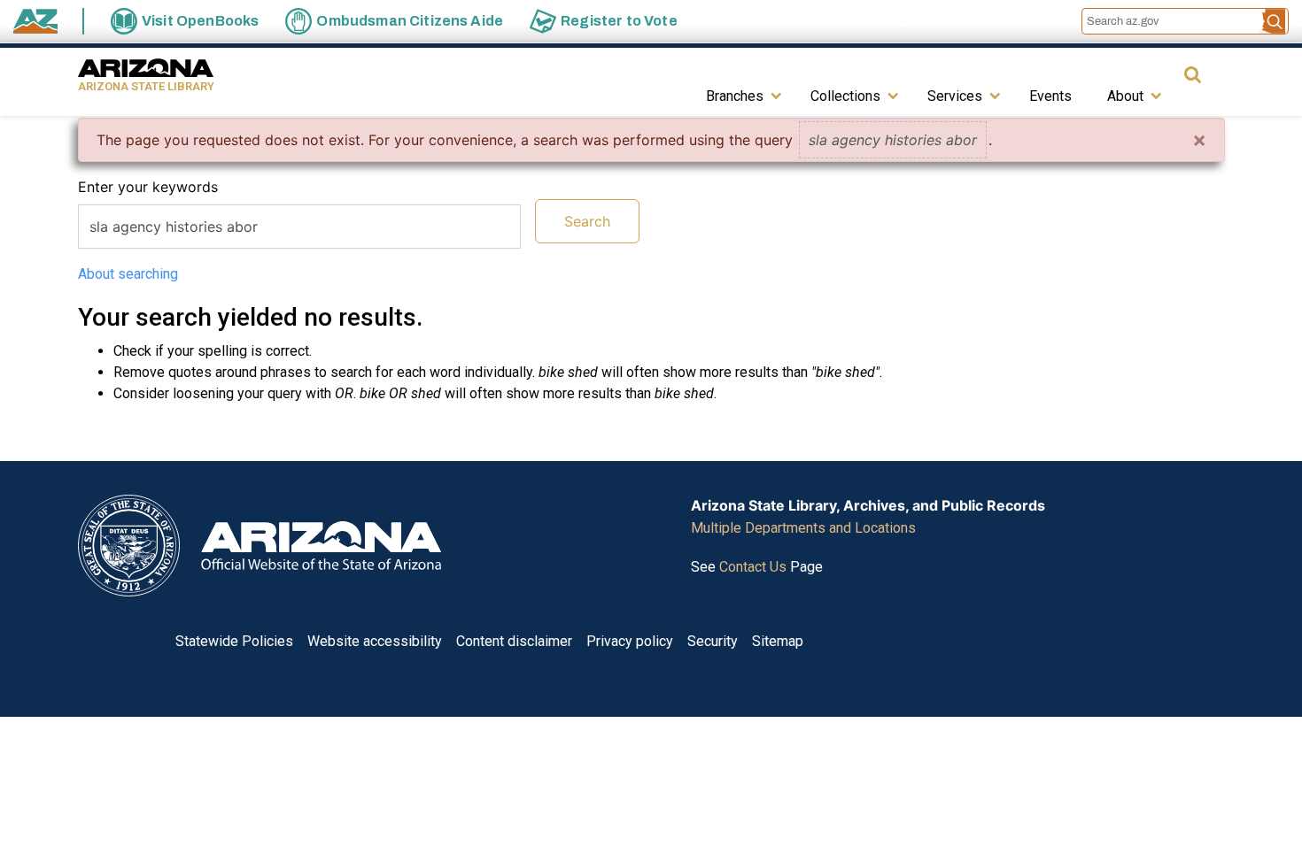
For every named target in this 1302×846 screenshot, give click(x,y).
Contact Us (753, 566)
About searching (128, 273)
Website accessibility (374, 641)
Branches (734, 96)
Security (712, 641)
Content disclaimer (514, 641)
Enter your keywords (148, 187)
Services (954, 96)
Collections (845, 96)
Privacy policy (629, 641)
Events (1050, 96)
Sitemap (777, 641)
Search (587, 221)
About (1125, 96)
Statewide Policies (234, 641)
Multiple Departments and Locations (803, 527)
